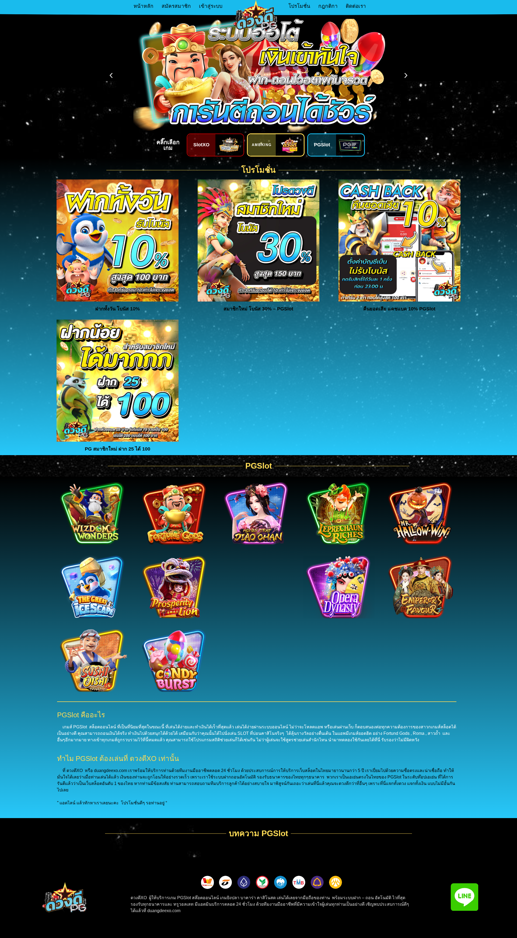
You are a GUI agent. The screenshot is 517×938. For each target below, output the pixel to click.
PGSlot (322, 144)
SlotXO (201, 144)
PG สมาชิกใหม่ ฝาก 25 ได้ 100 (117, 449)
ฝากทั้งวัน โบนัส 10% (117, 308)
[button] (111, 75)
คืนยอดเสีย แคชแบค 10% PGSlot (399, 308)
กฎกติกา (328, 6)
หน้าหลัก (143, 6)
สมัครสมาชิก (176, 6)
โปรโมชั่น (299, 6)
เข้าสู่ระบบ (210, 6)
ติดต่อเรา (356, 6)
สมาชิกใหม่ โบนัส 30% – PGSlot (258, 308)
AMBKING (262, 145)
